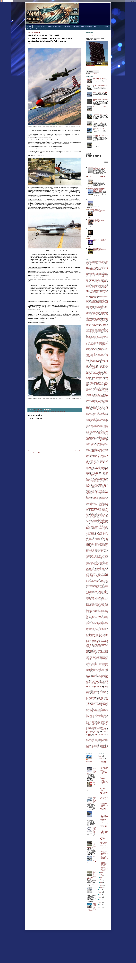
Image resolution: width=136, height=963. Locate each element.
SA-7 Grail (97, 677)
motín (102, 585)
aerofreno (105, 273)
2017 (100, 901)
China (107, 385)
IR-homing (99, 534)
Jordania (91, 543)
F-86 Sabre (101, 460)
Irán (107, 534)
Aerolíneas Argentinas (95, 274)
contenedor (106, 403)
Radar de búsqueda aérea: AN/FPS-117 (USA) (96, 35)
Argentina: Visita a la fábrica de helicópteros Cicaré (104, 812)
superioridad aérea (94, 703)
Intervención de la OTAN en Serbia (96, 529)
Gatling (87, 478)
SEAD (95, 683)
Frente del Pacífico (100, 468)
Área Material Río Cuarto (103, 296)
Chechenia (92, 384)
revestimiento (105, 671)
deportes (99, 418)
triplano (97, 722)
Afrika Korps (94, 276)
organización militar (89, 615)
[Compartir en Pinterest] (50, 409)
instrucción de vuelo (103, 526)
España (88, 449)
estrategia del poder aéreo (97, 452)
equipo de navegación (94, 445)
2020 (100, 896)
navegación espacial (94, 594)
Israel (90, 538)
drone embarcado (104, 432)
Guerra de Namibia (96, 493)
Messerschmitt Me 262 (45, 411)
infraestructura (93, 525)
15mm (96, 262)
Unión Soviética (90, 733)
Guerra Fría (95, 497)
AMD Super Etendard (95, 290)
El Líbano (105, 437)
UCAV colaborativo (89, 729)
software (96, 694)
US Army (106, 732)
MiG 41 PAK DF (91, 574)
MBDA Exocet (97, 564)
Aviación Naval (90, 319)
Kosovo (103, 546)
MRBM (95, 591)
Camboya (88, 371)
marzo (101, 884)
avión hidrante (98, 329)
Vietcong (105, 739)
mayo (101, 880)
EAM (96, 434)
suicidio (87, 702)
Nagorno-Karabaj (94, 593)
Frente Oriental (103, 469)
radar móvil (97, 658)
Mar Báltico (88, 561)
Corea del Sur (104, 407)
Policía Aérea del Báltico (90, 630)
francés (87, 467)
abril (101, 882)
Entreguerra (103, 440)
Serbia (107, 690)
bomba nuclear (93, 355)
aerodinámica (99, 273)
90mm (104, 267)
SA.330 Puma (102, 677)
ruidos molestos (105, 675)
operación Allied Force (99, 603)
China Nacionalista (92, 387)
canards (104, 372)
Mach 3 (101, 555)
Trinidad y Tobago (91, 722)
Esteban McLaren (90, 759)
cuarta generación (89, 413)
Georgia (92, 480)
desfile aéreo (105, 420)
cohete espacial (88, 389)
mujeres (100, 591)
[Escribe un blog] (46, 409)
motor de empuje (99, 587)
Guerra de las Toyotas (90, 492)
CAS (100, 374)
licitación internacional (89, 551)
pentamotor (94, 621)
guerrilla (99, 499)
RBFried (66, 927)
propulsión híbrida (96, 642)
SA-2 (93, 677)
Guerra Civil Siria (102, 486)
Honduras (93, 514)
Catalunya (105, 374)
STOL (98, 697)
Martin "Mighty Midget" (103, 820)
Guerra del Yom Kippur (99, 496)
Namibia (100, 593)
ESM (107, 448)
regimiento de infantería (90, 665)
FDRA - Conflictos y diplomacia (55, 26)
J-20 (86, 540)
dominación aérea (89, 431)
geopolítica (87, 480)
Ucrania (104, 729)
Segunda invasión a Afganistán (101, 687)
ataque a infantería (105, 308)
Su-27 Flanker (100, 698)
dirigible (92, 425)
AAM (107, 268)
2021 (100, 894)
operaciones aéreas (94, 612)
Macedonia (96, 555)
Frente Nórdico (96, 469)
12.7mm (91, 261)
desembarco (106, 419)
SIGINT (94, 692)
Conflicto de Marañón (99, 402)
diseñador (105, 425)
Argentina (93, 297)
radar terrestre (98, 659)
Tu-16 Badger (92, 723)
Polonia (98, 631)
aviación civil (88, 318)
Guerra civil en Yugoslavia (97, 485)
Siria (93, 693)
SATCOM (105, 682)
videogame (101, 739)
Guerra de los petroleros (99, 492)
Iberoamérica (95, 520)
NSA (103, 598)
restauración (88, 671)
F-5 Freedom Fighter (92, 460)
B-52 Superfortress (94, 335)
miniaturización (88, 576)
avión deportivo (104, 326)
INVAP (96, 532)
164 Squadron (101, 262)
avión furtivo (92, 329)
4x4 (102, 264)
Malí (102, 556)
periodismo (100, 621)
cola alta (106, 390)
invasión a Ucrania (90, 533)
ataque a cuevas (98, 308)
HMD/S (94, 513)
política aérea (105, 630)
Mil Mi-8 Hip (105, 575)
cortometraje (94, 408)
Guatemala (97, 484)
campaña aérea (100, 371)
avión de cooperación (90, 323)
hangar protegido (90, 504)
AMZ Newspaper (31, 43)
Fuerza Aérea (95, 472)
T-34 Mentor (98, 705)
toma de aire (98, 716)
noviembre (102, 759)
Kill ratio (95, 546)
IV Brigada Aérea (90, 539)
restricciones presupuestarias (96, 671)
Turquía (94, 727)
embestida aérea (89, 439)
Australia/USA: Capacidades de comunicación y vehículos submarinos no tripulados (98, 190)
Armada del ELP (102, 300)
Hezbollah (87, 510)
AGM (98, 276)
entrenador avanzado (91, 442)
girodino (103, 480)
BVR (90, 367)
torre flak (102, 717)
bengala (101, 348)
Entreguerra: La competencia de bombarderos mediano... (103, 864)
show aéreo (88, 692)
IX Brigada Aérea (97, 539)
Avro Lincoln (105, 332)
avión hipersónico (105, 329)
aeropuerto (87, 275)
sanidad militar (93, 682)
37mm (96, 264)
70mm (91, 267)
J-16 (106, 539)
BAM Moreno (95, 342)
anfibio (97, 291)
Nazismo (100, 594)
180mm (106, 262)
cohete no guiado (89, 390)
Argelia (87, 297)
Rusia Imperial (100, 676)
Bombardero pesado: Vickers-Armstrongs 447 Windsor (104, 832)
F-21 (96, 457)
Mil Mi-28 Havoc (99, 575)
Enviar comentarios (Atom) (38, 452)
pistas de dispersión (98, 624)
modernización (94, 581)
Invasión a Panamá (103, 532)
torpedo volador (97, 717)
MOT (99, 585)
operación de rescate (103, 604)
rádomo (103, 659)
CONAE (101, 400)
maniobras (106, 557)
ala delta (92, 280)
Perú (92, 622)
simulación (104, 692)
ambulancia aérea (89, 287)
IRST (106, 535)
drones (107, 433)
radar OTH (88, 659)
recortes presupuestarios (104, 663)
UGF (91, 731)
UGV (94, 731)
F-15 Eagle (93, 456)
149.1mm (92, 262)
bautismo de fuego (89, 348)
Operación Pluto (100, 611)
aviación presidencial (98, 319)
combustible (96, 396)
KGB (92, 546)
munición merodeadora (98, 592)
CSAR (106, 412)
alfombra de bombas (95, 285)
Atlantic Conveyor (104, 313)
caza (87, 375)
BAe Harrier (89, 336)
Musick (88, 238)
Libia (102, 550)
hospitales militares (99, 514)
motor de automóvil (91, 587)
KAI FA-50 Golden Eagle (99, 544)
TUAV (87, 724)
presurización (92, 634)
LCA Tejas (95, 549)
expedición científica (89, 455)
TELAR (106, 714)
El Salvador (88, 438)
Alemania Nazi (94, 284)
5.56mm (106, 264)
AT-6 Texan (91, 308)
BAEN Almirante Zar (104, 336)
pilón (92, 623)
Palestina (105, 616)
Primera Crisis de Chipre (100, 634)
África (88, 276)
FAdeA (102, 461)
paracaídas (100, 617)
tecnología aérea (96, 714)
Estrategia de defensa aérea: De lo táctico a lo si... (104, 800)
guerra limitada (102, 498)
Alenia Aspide (88, 285)
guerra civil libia (94, 486)
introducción (106, 531)
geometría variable (103, 479)
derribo (104, 418)
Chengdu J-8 (97, 385)
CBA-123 (101, 382)
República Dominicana (103, 668)
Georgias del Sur (98, 480)
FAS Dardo (94, 462)
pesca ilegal (101, 622)
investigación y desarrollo (90, 534)
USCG (107, 734)
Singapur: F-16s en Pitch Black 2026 (100, 92)
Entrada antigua (78, 450)
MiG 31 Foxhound (102, 573)
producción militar (94, 641)
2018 (100, 899)
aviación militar (105, 318)
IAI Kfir (107, 519)
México (87, 569)
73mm (95, 267)
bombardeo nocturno (93, 360)
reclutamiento (88, 663)
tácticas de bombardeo (91, 709)
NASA (87, 594)
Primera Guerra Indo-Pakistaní (101, 635)
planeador (87, 627)
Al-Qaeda (97, 279)
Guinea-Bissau (92, 503)
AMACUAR (99, 286)
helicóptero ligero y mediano (94, 508)
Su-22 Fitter (103, 697)
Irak (103, 534)
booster (87, 365)
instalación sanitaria (94, 526)
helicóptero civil (103, 505)
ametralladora (104, 290)
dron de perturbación (104, 431)
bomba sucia (94, 356)
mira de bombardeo (105, 576)
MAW (86, 564)
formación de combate (94, 466)
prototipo (88, 644)
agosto (101, 875)
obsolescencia (104, 599)
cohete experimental (96, 389)
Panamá (87, 617)
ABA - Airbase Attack (92, 269)
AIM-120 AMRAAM (104, 276)
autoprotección (88, 317)
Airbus (93, 279)
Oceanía (87, 600)
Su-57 (107, 699)
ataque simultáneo (104, 312)
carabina (105, 373)
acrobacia (91, 272)
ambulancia (105, 286)
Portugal (87, 633)
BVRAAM (95, 367)
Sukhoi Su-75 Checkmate (98, 702)
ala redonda (98, 281)
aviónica (99, 332)
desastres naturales (99, 419)
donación (94, 431)
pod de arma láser (98, 628)
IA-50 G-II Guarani (103, 516)
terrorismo (87, 716)
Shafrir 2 (105, 691)
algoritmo (101, 285)
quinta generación (96, 651)
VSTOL (92, 744)
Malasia (90, 556)
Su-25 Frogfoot (93, 698)
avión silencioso (95, 331)
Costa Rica (100, 408)
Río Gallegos (95, 674)
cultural (101, 414)
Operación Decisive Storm (90, 605)
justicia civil (102, 543)
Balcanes (103, 339)
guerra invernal (104, 497)
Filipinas (104, 462)
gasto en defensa (96, 477)
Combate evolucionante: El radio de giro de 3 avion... (104, 772)
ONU (92, 603)
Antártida (97, 292)
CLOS (95, 388)
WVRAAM (88, 747)
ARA (86, 295)
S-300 (105, 676)
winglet (102, 746)
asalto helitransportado (97, 305)
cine (87, 388)
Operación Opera (96, 610)
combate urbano (90, 396)
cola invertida (88, 391)
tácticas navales (96, 710)
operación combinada (95, 604)
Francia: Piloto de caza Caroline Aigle (100, 78)
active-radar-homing (99, 272)
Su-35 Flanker (101, 699)
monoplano (88, 584)
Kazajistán (98, 545)
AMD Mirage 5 (105, 287)
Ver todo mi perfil (89, 761)
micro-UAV (92, 569)
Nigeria (100, 597)
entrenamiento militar (101, 443)
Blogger (77, 927)
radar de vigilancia (89, 658)
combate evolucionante (96, 395)
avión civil (104, 320)
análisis (87, 291)
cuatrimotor (103, 413)
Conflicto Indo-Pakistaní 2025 (94, 403)
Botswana (95, 365)
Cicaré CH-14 (105, 387)
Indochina (92, 523)
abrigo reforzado (104, 269)
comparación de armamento (91, 397)
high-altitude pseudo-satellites (102, 510)
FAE (106, 461)
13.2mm (103, 261)
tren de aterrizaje (101, 721)
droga (99, 431)
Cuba (97, 414)
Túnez (90, 724)
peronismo (105, 621)
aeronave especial (103, 274)
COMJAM (105, 396)
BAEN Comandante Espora (98, 337)
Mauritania (105, 563)
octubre (102, 872)
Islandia (100, 537)
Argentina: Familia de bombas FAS (103, 762)
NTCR (106, 598)
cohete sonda (96, 390)
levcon (106, 549)
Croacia (101, 412)
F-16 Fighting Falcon (103, 456)
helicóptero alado (95, 505)
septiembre (102, 874)
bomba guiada (100, 354)
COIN (101, 390)
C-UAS (90, 368)
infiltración (105, 523)
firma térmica (100, 463)
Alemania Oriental (104, 284)
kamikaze (88, 545)
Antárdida (92, 292)
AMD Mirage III (99, 288)
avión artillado (89, 320)
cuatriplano (87, 414)
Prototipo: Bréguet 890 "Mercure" (103, 843)
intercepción (88, 528)
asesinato (87, 306)
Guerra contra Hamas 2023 (99, 487)
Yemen (99, 747)
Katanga (93, 545)
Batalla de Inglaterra (104, 345)
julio (101, 877)
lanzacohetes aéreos (91, 548)
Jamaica (97, 540)
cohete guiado (104, 389)
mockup (106, 580)
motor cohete (106, 586)
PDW (86, 621)
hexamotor (104, 509)
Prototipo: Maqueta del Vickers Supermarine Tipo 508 (104, 853)
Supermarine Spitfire (90, 704)
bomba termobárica (101, 356)
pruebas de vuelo (89, 647)
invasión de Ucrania (101, 533)
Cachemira (105, 368)
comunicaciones (88, 400)
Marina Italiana (93, 561)
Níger (97, 597)
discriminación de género (98, 425)
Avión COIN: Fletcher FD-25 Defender (104, 793)
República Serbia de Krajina (98, 669)
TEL (102, 714)
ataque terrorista (88, 313)
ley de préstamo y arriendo (91, 550)
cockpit (105, 388)
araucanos (92, 296)
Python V (104, 650)
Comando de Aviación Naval (96, 393)
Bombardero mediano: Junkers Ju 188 (104, 836)
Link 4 (87, 552)
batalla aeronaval (89, 345)
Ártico (88, 302)
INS (88, 526)
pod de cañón (104, 628)
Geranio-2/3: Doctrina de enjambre (103, 786)
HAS (96, 504)
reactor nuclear (92, 662)
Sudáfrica (95, 701)
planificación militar (95, 627)
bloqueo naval (104, 350)
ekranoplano (100, 437)
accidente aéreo (97, 270)
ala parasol (92, 281)
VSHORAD (87, 744)
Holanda (87, 514)
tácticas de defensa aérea (102, 709)
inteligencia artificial (96, 527)
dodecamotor (105, 430)
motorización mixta (89, 590)
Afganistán (106, 275)
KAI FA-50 (91, 544)
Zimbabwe (97, 748)
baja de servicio (105, 338)
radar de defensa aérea (94, 656)
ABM (99, 269)
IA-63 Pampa (94, 517)
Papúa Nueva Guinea (93, 617)
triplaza (102, 722)
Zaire (86, 748)
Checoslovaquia (98, 384)
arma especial (103, 299)
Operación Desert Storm (100, 605)
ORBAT (103, 613)
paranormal (94, 618)
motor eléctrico (95, 588)
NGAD (88, 597)
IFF (107, 520)
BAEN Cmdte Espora (89, 337)
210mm (91, 263)
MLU (102, 580)
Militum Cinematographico (32, 28)
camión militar (94, 371)
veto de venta (96, 738)
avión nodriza (94, 330)
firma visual (105, 463)
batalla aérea (103, 344)
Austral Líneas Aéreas (89, 314)
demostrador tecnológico (91, 418)
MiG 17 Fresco (93, 570)
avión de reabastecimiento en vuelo (99, 324)
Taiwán (97, 711)
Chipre (98, 387)
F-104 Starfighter (102, 455)
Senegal (94, 690)
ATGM (98, 313)
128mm (99, 261)
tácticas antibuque (89, 708)
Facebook (106, 26)
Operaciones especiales (103, 612)
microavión (97, 569)
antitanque (92, 293)
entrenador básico (102, 442)
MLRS (98, 580)
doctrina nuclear (92, 430)
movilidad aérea (96, 590)
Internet (87, 529)
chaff (88, 384)
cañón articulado (95, 373)
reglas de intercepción (99, 665)
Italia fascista (105, 538)
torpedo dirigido (89, 717)
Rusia (93, 676)
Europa (96, 454)
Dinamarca (94, 424)
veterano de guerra (89, 738)
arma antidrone (91, 299)
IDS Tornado (103, 520)
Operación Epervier (103, 606)
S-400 (87, 677)
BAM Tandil (100, 343)
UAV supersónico (99, 728)
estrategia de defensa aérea (97, 450)
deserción (99, 420)
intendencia (105, 527)
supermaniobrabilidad (103, 703)
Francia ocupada (104, 467)
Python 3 (94, 650)
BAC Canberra (101, 335)
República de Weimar (94, 668)
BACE (107, 335)
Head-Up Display (101, 504)
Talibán (103, 711)
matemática (102, 562)
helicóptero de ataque (91, 506)
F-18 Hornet (91, 457)
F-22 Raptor (101, 457)
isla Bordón (90, 537)
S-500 (90, 677)
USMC (88, 735)
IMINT (106, 521)
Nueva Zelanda (88, 599)
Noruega (98, 598)
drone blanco (89, 432)
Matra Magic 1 (93, 563)
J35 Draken (92, 540)
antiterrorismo (97, 293)
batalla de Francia (96, 345)
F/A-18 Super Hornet (95, 461)
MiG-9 (96, 574)
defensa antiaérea (102, 416)
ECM (103, 434)
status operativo (92, 697)
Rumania (88, 676)
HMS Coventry (104, 513)
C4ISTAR (93, 368)
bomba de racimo (101, 353)
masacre (96, 562)
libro (106, 550)
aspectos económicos (98, 307)
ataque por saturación (95, 312)
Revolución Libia (98, 672)
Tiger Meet (92, 716)
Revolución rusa (104, 672)
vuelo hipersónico (95, 745)
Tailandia (91, 711)
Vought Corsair (104, 742)
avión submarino (102, 331)
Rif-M (91, 674)
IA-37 (97, 516)
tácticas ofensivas (103, 710)
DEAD (95, 415)
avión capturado (97, 320)
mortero (91, 585)
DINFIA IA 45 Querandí (102, 424)
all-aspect (93, 286)
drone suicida (101, 433)
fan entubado (88, 462)
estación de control (103, 449)
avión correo (95, 321)
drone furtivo (88, 433)
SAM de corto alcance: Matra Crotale (100, 85)
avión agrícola (106, 319)
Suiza (90, 702)
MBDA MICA (103, 564)
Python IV (99, 650)
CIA (101, 387)
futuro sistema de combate (102, 475)
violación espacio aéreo (96, 741)
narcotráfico (105, 593)
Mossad (95, 585)
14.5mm (88, 262)
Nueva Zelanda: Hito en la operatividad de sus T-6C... (104, 848)
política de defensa (90, 631)
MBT (107, 564)
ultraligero (105, 731)
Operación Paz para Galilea (91, 611)
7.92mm (87, 267)
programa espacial (104, 641)
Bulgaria (87, 366)
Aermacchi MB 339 (92, 273)
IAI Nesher (89, 520)
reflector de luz (94, 664)
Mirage (93, 577)
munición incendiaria (89, 592)
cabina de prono (99, 368)
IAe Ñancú (104, 517)
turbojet (100, 725)
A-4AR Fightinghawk (95, 268)
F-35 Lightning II (94, 458)
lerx (99, 549)
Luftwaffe (39, 411)
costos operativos (95, 409)
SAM (87, 680)
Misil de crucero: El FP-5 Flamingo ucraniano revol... (104, 796)
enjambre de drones (95, 440)
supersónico (99, 704)
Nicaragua (92, 597)
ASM (92, 307)
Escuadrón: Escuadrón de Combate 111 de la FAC (104, 782)
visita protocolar (104, 741)
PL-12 (107, 624)
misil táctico (94, 580)
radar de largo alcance (95, 657)
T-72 (107, 705)
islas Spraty (105, 537)
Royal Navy (95, 675)
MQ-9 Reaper (90, 591)
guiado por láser (88, 502)
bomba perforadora (101, 355)
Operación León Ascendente (92, 609)
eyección (95, 455)
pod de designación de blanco (91, 629)
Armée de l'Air (92, 301)
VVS (92, 746)
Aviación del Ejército (97, 318)
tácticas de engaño (89, 710)
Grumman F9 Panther (89, 484)
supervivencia (105, 704)
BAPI (86, 344)
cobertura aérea (100, 388)
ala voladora (104, 281)
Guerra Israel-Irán (95, 498)
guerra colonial (89, 487)
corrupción (87, 408)
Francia (91, 467)
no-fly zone (105, 597)
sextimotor (101, 691)
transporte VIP (93, 721)
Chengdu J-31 (91, 385)
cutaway (105, 414)
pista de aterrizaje (90, 624)
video (96, 739)
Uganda (87, 731)
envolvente (87, 444)
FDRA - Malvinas (98, 26)
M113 (92, 555)
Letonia (102, 549)
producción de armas (96, 640)
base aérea (91, 344)
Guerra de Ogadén (104, 493)
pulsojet (90, 650)
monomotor (103, 582)
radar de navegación (103, 657)
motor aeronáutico (97, 586)
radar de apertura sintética (102, 652)
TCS (91, 714)
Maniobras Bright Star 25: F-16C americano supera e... (104, 827)
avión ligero (89, 330)
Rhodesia (87, 674)
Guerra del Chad (90, 496)
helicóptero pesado (95, 509)
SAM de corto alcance (95, 680)
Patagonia (105, 618)
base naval (98, 344)
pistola (104, 624)
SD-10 (92, 683)
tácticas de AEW (97, 708)
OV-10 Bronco (100, 615)
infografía (87, 525)
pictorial (87, 623)
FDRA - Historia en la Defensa (93, 219)
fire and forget (93, 463)
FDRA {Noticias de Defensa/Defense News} (96, 188)
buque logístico (99, 366)
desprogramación (94, 421)
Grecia (105, 482)
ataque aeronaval (104, 309)
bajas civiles (92, 339)
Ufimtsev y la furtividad (94, 784)
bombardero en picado (103, 360)
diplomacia (87, 425)
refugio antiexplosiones (103, 664)
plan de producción (97, 625)
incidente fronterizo (103, 522)
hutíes (96, 515)
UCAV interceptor (98, 729)
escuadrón (97, 446)
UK (98, 731)
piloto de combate (104, 623)
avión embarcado (89, 328)
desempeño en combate (91, 420)
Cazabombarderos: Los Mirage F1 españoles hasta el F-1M (99, 143)
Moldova (93, 582)
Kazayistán (103, 545)
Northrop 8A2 (94, 598)
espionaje (95, 449)
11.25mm (87, 261)
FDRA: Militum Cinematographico (94, 248)
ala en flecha (99, 280)
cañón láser (101, 373)
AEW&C (101, 275)
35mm (92, 264)
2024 (100, 889)
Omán (88, 603)
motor (91, 586)
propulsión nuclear (104, 642)
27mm (107, 263)
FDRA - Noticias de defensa (40, 26)
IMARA (103, 521)
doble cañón (101, 426)
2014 (100, 905)
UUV (106, 735)
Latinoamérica (89, 549)
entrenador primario (90, 443)
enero (101, 887)
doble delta (106, 426)
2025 (100, 756)
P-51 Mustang (51, 411)
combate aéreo (34, 411)
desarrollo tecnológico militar (90, 419)
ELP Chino (97, 438)
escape (106, 445)
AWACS (87, 333)
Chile (103, 385)
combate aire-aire (99, 394)
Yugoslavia (104, 747)
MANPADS (96, 559)
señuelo (103, 690)
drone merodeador (95, 433)
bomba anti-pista (93, 353)
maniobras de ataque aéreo (94, 558)
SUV (88, 705)
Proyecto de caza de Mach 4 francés (104, 768)
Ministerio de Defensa (96, 576)
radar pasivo (93, 659)
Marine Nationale (100, 561)
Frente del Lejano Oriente (90, 468)
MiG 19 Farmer (100, 570)
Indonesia (98, 523)
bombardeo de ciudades (96, 359)
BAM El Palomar (104, 341)
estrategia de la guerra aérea (97, 451)
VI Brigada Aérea (102, 738)
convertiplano (93, 406)
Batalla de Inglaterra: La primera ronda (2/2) (104, 765)
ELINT (92, 438)
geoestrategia (95, 479)
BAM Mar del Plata (89, 342)
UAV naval (93, 728)
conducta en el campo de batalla (93, 401)
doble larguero (89, 427)
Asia (96, 306)
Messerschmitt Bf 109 (90, 568)
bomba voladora (99, 357)
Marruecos (91, 562)
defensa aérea (105, 415)
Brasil (100, 365)
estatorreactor (88, 450)
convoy (99, 406)
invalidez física (90, 532)
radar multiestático (104, 658)
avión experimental (99, 328)
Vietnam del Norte (94, 740)
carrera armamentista (94, 374)
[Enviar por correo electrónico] (45, 409)
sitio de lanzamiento (103, 693)
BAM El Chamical (97, 341)
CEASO (106, 382)
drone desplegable (96, 432)
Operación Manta (89, 610)
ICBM (99, 520)
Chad (107, 383)
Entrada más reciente (32, 450)
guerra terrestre (93, 499)
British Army (105, 365)
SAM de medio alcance (97, 681)
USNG (97, 735)
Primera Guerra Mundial (91, 636)
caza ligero (96, 379)
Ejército (87, 437)
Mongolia (97, 582)
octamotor (92, 600)
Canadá (99, 372)
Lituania (100, 552)
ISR (86, 538)
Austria (102, 314)
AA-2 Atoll (103, 268)
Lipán (90, 552)
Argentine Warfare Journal (46, 28)
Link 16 (102, 551)
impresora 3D (95, 522)
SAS (102, 682)
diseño (87, 426)
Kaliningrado (106, 544)
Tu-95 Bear (105, 723)
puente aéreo (100, 647)
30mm (88, 264)
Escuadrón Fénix (88, 448)
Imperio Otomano (89, 522)
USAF (102, 734)
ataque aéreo (96, 309)
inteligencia (88, 527)
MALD (96, 556)
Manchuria (93, 557)
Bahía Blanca (92, 338)
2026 (100, 755)
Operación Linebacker (103, 609)
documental (99, 430)
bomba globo (93, 354)
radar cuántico (93, 652)
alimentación (88, 286)
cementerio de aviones (89, 383)
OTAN (94, 615)
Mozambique (103, 590)
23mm (95, 263)
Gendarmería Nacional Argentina (100, 478)
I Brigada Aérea (101, 515)
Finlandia (87, 463)
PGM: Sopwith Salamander (103, 860)
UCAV (105, 728)
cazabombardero (93, 382)
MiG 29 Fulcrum (94, 573)
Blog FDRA (28, 26)
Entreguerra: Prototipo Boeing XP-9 (104, 823)
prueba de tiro (97, 646)
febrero (101, 885)
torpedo (107, 716)
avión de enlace (99, 323)
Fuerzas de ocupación (100, 474)
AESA (92, 275)
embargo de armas (104, 438)
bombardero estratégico (94, 361)
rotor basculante (101, 674)
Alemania (99, 282)
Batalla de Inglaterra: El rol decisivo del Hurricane (104, 839)
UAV (102, 727)
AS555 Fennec (102, 303)
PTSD (95, 647)
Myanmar (87, 593)
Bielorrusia (87, 349)
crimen (106, 409)
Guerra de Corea (90, 490)
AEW (96, 275)
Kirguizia (99, 546)
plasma (102, 627)
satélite (87, 683)
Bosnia (91, 365)
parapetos (100, 618)
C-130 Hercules (102, 367)
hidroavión (93, 510)
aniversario (88, 292)
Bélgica (96, 348)
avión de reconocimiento (91, 325)
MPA (107, 590)
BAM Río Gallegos (102, 342)
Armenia (98, 301)
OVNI (105, 615)
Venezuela (104, 736)
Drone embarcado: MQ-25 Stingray (103, 778)
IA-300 (94, 516)
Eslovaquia (98, 448)
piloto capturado (97, 623)
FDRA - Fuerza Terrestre (86, 26)
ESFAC (94, 448)
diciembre (102, 758)
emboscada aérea (96, 439)
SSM (86, 697)
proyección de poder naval (90, 645)
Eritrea (101, 445)
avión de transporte (94, 326)
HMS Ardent (99, 513)
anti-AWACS (103, 292)
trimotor (106, 721)
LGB (98, 550)
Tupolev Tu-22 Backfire (97, 724)
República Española (89, 669)
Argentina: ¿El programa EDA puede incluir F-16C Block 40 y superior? (100, 122)
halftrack (101, 503)
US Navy (89, 734)
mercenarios (97, 567)
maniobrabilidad (99, 557)
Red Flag (88, 664)
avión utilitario (94, 332)
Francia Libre (98, 467)
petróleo (106, 622)
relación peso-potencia (94, 666)
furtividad (93, 475)
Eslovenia (103, 448)
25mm (104, 263)
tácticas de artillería (105, 708)
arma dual (97, 299)
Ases (104, 305)
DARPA (87, 415)
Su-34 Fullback (94, 699)
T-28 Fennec (92, 705)
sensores (98, 690)
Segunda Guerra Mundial (58, 411)
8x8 (101, 267)
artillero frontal (96, 303)
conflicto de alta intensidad (90, 402)
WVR (106, 746)
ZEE (93, 748)
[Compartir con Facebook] (49, 409)
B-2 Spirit (88, 335)
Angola (101, 291)
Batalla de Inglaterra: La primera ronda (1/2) (104, 789)
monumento (106, 584)
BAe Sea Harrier (96, 336)
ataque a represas (90, 309)
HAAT (98, 503)
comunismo (95, 400)
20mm (87, 263)
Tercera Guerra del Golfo (90, 715)
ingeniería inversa (104, 525)
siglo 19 (99, 692)
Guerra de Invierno (95, 491)
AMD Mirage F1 (91, 288)
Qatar (91, 651)
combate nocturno (104, 395)
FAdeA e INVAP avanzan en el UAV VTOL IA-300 (104, 857)
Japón (102, 540)
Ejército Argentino (92, 437)
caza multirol (103, 379)
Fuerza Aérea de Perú (97, 473)
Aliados (106, 285)
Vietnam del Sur (103, 740)
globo (100, 481)
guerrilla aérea (105, 499)
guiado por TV (102, 502)
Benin (106, 348)
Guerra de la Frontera (104, 491)
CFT (104, 383)
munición (105, 591)
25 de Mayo (99, 263)
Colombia (93, 391)
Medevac (92, 565)
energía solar (88, 440)
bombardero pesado (97, 364)
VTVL (104, 744)
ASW (86, 308)
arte (107, 301)
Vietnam (87, 740)
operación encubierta (94, 606)
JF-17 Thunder (99, 542)
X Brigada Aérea (94, 747)
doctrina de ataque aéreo (98, 427)
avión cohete (88, 321)
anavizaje (93, 291)
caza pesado (101, 380)
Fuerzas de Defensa (91, 474)
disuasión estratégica (94, 426)
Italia (99, 538)
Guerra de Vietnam (96, 494)
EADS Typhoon (91, 434)
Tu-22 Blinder (99, 723)
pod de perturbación (102, 629)
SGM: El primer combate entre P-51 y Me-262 (104, 816)
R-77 (102, 651)
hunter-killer (92, 515)
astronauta (105, 307)
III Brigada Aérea (90, 521)
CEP (101, 383)
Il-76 (99, 521)
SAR (98, 682)
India (87, 523)
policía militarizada (98, 630)
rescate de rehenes (96, 670)
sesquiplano (89, 691)
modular (102, 581)
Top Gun (102, 716)
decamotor (99, 415)
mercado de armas (99, 565)
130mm (107, 261)
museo (105, 592)
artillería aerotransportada (95, 302)
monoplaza (96, 584)
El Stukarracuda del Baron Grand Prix (100, 114)
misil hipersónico (103, 579)
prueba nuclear (104, 646)
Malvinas (87, 557)
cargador (87, 374)
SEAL (99, 683)
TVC (99, 727)
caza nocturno (88, 380)
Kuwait (107, 546)
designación (88, 421)
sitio (97, 693)
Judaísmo (96, 543)
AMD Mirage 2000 (97, 287)
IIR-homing (95, 521)
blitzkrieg (99, 350)
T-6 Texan (103, 705)
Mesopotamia (104, 567)
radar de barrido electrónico (92, 653)
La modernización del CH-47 (98, 128)
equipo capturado (94, 444)
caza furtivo (98, 378)
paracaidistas (106, 617)
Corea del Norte (96, 407)
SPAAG (95, 696)
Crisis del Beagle (94, 412)
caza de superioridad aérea (98, 377)
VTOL (96, 744)
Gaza (91, 478)
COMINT (101, 396)
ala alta (102, 279)
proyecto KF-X (89, 646)
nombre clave (88, 598)
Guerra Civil (88, 485)
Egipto (100, 436)
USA (64, 411)
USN (93, 735)
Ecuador (106, 434)
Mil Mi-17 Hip (101, 574)
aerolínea (87, 274)
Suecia (104, 701)
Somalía (101, 694)
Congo (102, 403)
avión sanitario (88, 331)
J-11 (102, 539)
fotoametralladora (103, 466)
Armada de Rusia (94, 300)
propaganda (90, 642)
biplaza (90, 350)
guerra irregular (88, 498)
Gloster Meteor (105, 481)
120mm (95, 261)
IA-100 (90, 516)
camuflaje (93, 372)
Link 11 (98, 551)
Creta (102, 409)
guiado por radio (96, 502)
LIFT (95, 551)
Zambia (90, 748)
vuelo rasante (102, 745)
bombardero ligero (95, 362)
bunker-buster (92, 366)
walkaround (97, 746)
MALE (99, 556)
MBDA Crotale (91, 564)
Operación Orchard (104, 610)
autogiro (93, 315)
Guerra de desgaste (99, 490)
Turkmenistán (89, 727)
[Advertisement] (45, 940)
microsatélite (102, 569)
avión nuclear (100, 330)
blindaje (95, 350)
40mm (100, 264)
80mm (98, 267)
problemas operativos (98, 639)
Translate (95, 73)
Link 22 (106, 551)
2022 (100, 892)
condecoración (106, 400)
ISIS (86, 537)
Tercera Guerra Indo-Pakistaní (101, 715)
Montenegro (101, 584)
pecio (90, 621)
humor (105, 514)
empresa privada (104, 439)
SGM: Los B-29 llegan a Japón (103, 809)
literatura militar (95, 552)
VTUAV (100, 744)
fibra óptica (100, 462)
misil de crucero (95, 579)
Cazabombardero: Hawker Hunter (103, 846)
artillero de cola (90, 303)
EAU (99, 434)
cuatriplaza (93, 414)
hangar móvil (106, 503)
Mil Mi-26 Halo (92, 575)
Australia (96, 314)
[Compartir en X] (47, 409)
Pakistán (100, 616)
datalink (91, 415)
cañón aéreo (88, 373)
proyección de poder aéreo (100, 644)
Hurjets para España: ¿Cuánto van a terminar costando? (104, 869)
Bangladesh (105, 343)
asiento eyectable (101, 306)
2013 (100, 907)
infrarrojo (98, 525)
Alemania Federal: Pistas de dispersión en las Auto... (104, 805)
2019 (100, 897)
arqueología (103, 301)
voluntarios (97, 742)
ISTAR (96, 538)
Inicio (56, 450)
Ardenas (96, 296)
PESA (97, 622)
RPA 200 (100, 675)
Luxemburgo (88, 555)
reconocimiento (95, 663)
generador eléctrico (89, 479)
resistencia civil (104, 670)
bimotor (93, 349)
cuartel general (96, 413)
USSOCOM (102, 735)
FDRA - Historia (67, 26)
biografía (100, 349)
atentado (94, 313)
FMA (101, 464)
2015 (100, 904)
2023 (100, 891)
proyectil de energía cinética (102, 645)
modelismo (87, 581)
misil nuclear (88, 580)
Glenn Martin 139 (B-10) (94, 481)
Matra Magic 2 (100, 563)
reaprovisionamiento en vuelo (102, 662)
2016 (100, 902)
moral (88, 585)
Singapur (87, 693)
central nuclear (97, 383)
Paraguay (89, 618)
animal (106, 291)
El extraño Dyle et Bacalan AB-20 (103, 776)
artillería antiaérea (104, 302)
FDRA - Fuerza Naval (91, 167)
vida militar (91, 739)
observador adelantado (97, 599)
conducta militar (104, 401)
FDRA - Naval (76, 26)
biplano (106, 349)
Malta (106, 556)
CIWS (91, 388)
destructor (100, 421)
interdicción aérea (102, 528)
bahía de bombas (99, 338)
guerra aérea (103, 484)
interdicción (95, 528)
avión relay (105, 330)
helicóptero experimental (103, 506)
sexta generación (95, 691)
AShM (91, 306)
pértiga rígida (88, 622)
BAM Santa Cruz (93, 343)
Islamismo (95, 537)
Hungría (87, 515)
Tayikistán (87, 714)
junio (101, 879)
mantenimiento (103, 559)
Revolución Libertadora (90, 672)
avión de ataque (102, 321)
